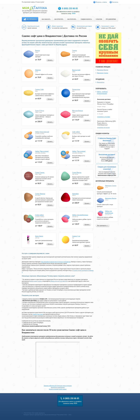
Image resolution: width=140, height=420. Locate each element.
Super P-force (39, 111)
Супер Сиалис (39, 172)
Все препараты (31, 19)
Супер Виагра (76, 172)
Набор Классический (42, 132)
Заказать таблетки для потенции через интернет (58, 386)
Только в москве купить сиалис (58, 389)
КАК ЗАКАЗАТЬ (46, 19)
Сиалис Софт (39, 89)
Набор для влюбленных (80, 215)
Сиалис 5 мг (76, 236)
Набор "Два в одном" (42, 151)
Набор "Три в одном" (79, 151)
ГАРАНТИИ (99, 19)
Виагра (37, 50)
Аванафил (75, 194)
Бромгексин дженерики (58, 387)
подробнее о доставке (103, 117)
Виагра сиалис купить (35, 281)
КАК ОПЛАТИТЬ (58, 19)
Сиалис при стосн (38, 314)
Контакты (115, 2)
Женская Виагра (77, 111)
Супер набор (39, 215)
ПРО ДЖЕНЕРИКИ (111, 19)
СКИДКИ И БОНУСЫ (86, 19)
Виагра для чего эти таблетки (59, 281)
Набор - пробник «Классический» (102, 92)
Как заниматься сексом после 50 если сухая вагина (55, 262)
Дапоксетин (76, 89)
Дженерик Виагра (102, 70)
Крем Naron (39, 236)
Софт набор (76, 132)
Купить (50, 60)
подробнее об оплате (103, 127)
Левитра (38, 70)
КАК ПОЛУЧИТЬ (71, 19)
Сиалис (74, 50)
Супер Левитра (40, 194)
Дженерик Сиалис (102, 73)
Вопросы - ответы (101, 2)
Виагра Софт (76, 70)
